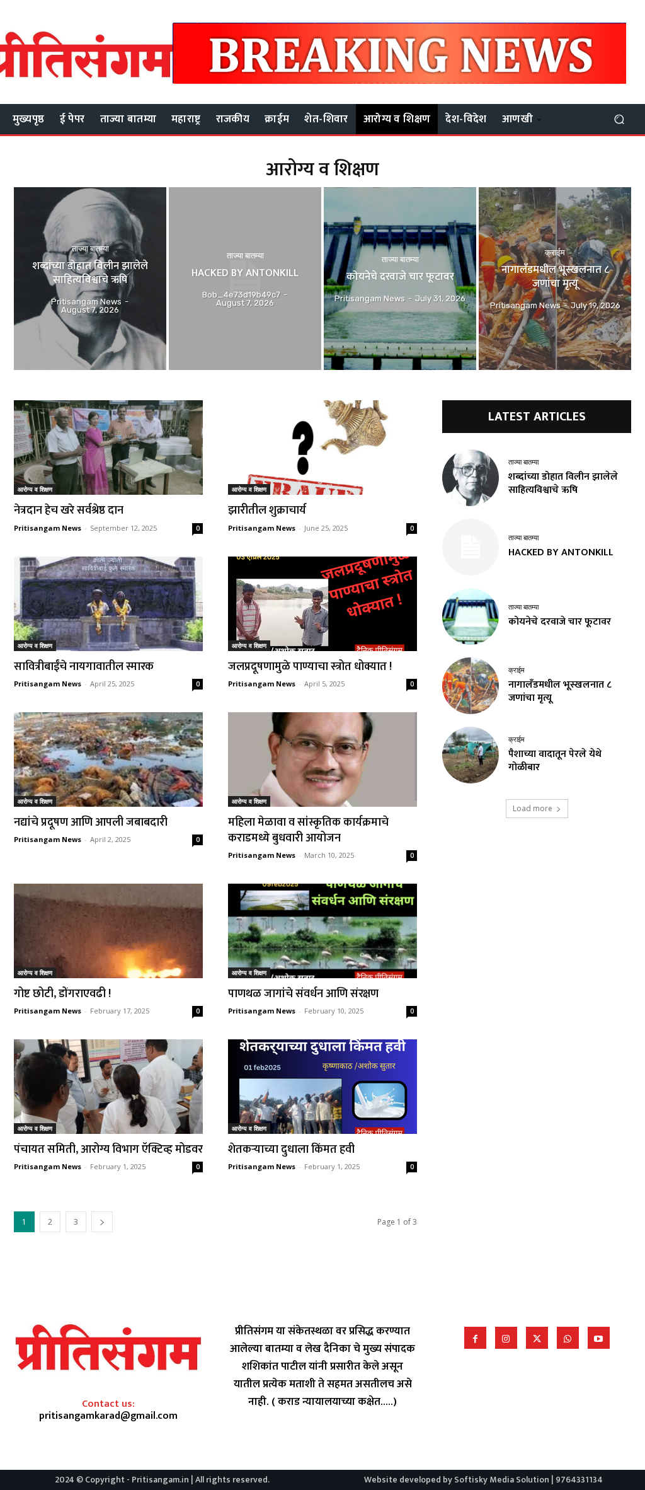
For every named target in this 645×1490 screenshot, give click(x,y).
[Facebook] (475, 1338)
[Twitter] (537, 1338)
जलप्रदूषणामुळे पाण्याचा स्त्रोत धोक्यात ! (312, 666)
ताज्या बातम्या (90, 249)
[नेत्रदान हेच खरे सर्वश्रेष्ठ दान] (108, 447)
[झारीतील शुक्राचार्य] (322, 447)
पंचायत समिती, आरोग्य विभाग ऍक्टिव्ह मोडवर (108, 1149)
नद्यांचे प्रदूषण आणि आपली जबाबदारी (91, 822)
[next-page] (102, 1221)
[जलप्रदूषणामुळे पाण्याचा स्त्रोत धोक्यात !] (322, 604)
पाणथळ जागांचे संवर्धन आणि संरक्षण (303, 994)
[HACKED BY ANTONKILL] (245, 278)
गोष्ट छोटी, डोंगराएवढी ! (65, 994)
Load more (532, 808)
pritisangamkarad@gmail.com (108, 1415)
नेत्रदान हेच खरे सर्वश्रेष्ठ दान (68, 510)
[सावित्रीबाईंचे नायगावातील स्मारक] (108, 604)
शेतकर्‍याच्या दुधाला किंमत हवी (291, 1149)
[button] (619, 119)
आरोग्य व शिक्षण (35, 489)
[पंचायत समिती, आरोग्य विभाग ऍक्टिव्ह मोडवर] (108, 1086)
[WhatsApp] (568, 1338)
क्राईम (555, 253)
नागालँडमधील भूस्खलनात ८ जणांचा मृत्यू (560, 691)
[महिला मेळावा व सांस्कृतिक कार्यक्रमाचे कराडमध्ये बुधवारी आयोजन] (322, 759)
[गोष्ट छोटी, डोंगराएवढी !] (108, 931)
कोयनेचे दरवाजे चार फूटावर (559, 621)
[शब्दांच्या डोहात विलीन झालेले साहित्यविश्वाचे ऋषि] (90, 278)
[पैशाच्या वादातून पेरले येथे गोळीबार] (470, 755)
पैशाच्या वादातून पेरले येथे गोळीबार (555, 761)
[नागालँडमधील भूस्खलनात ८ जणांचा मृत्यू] (555, 278)
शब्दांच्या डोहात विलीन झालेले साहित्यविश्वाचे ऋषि (563, 483)
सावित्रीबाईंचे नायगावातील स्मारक (84, 666)
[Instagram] (506, 1338)
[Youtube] (599, 1338)
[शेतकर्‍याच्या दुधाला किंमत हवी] (322, 1086)
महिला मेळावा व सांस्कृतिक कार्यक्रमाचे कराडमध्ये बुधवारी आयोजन (308, 830)
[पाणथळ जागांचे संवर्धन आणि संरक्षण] (322, 931)
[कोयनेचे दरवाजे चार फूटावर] (400, 278)
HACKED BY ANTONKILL (561, 552)
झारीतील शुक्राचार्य (267, 510)
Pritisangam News (47, 528)
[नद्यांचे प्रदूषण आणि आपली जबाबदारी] (108, 759)
